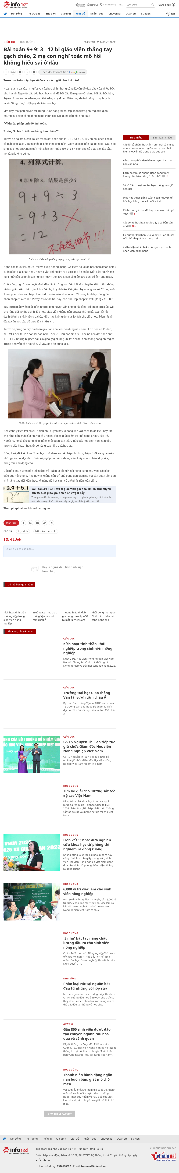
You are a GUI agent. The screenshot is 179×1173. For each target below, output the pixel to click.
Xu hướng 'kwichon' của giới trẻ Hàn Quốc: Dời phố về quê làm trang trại (148, 236)
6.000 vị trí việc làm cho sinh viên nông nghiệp (87, 891)
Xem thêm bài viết (60, 1114)
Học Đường (27, 42)
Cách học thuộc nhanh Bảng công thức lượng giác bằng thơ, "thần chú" (146, 174)
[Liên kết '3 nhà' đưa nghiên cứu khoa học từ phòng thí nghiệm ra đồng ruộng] (31, 852)
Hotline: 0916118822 (113, 4)
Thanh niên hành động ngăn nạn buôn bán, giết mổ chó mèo (87, 1079)
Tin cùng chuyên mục (20, 631)
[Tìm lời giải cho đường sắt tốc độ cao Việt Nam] (31, 803)
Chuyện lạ (114, 13)
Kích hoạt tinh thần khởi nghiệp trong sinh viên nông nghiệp (87, 648)
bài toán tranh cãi (45, 531)
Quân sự (131, 13)
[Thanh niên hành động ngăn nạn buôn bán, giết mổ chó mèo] (31, 1087)
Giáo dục (68, 638)
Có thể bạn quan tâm (20, 584)
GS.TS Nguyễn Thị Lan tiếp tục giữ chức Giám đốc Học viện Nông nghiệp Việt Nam (89, 746)
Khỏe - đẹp (96, 13)
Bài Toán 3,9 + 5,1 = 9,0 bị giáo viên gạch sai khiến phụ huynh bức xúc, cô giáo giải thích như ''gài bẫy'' (71, 491)
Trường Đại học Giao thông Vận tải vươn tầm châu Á (45, 616)
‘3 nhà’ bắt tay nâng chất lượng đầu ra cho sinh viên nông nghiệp (86, 943)
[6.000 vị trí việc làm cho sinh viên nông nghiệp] (31, 901)
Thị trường (34, 13)
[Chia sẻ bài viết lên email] (20, 72)
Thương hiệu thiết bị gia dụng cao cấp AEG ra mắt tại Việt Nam (75, 616)
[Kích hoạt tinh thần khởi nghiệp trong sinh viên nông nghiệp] (16, 599)
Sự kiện (146, 13)
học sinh (23, 531)
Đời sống (16, 13)
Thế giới (51, 13)
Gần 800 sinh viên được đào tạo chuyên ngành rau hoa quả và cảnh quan (86, 1034)
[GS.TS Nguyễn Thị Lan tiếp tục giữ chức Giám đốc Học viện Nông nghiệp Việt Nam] (31, 754)
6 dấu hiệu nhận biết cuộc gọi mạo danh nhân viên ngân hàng (147, 249)
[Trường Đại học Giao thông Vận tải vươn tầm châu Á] (46, 599)
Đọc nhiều (136, 137)
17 (166, 176)
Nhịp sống (69, 978)
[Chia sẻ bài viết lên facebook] (6, 72)
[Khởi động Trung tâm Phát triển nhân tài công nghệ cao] (104, 599)
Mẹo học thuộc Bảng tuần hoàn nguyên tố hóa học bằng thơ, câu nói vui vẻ (148, 199)
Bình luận (11, 522)
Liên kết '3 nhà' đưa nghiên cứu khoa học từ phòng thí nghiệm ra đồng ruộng (87, 844)
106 (133, 226)
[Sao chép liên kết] (27, 72)
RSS (173, 13)
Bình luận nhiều (162, 137)
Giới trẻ (80, 13)
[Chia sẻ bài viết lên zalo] (13, 72)
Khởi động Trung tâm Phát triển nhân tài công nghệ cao (104, 616)
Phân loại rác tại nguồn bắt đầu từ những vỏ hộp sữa (86, 986)
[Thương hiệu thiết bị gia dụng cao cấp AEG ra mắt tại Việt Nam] (75, 599)
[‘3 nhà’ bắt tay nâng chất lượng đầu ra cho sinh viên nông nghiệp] (31, 951)
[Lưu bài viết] (34, 72)
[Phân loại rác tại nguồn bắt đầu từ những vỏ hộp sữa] (31, 996)
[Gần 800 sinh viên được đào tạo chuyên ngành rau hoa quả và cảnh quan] (31, 1042)
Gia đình (66, 13)
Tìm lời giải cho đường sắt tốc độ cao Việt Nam (89, 793)
